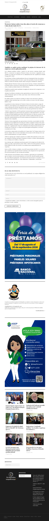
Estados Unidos (36, 27)
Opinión (32, 516)
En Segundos (20, 27)
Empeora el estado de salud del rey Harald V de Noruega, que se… (14, 427)
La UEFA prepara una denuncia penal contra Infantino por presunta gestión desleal (13, 449)
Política (10, 17)
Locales (23, 17)
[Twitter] (25, 2)
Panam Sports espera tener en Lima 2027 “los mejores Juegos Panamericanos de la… (15, 407)
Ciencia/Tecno (27, 516)
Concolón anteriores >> (40, 310)
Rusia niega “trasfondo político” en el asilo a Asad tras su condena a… (35, 427)
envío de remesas (28, 27)
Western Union (8, 29)
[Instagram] (27, 2)
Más (40, 17)
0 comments (42, 162)
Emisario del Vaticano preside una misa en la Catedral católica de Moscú (35, 406)
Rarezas (39, 516)
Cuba (16, 27)
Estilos (35, 516)
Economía (16, 17)
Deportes (34, 17)
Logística (5, 517)
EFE (5, 27)
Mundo (28, 17)
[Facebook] (23, 2)
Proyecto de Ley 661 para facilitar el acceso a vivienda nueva (35, 448)
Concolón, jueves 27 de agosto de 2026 (13, 306)
